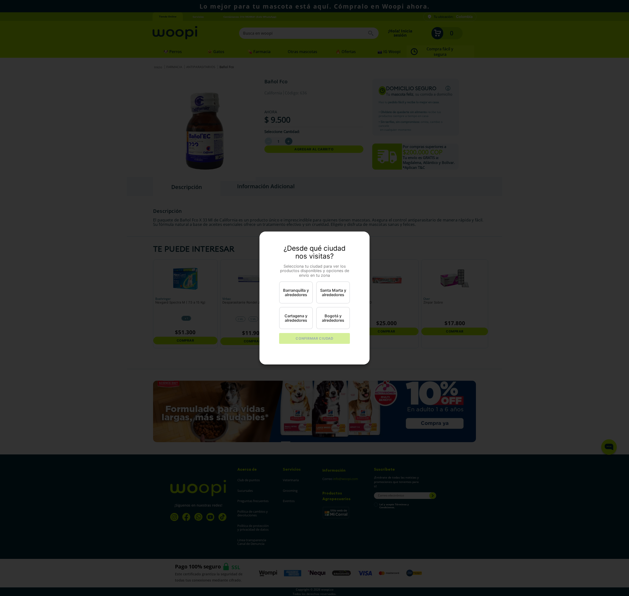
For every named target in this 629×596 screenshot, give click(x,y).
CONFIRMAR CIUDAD (314, 338)
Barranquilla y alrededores (296, 292)
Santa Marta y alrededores (333, 292)
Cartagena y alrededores (296, 318)
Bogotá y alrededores (333, 318)
